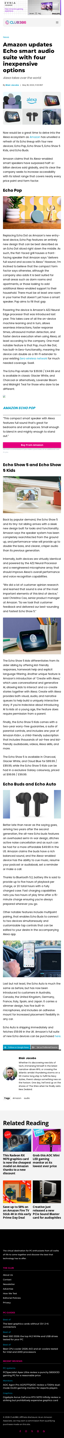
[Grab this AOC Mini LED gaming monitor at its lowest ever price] (47, 1140)
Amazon (35, 137)
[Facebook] (20, 1431)
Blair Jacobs (12, 85)
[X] (32, 1431)
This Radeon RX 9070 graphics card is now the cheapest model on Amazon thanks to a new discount (17, 1164)
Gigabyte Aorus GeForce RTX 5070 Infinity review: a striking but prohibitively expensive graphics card (31, 1399)
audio (27, 1098)
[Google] (44, 1431)
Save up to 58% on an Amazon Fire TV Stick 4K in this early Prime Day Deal (17, 1212)
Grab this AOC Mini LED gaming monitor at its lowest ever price (46, 1160)
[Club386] (15, 22)
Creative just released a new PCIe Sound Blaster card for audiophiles (47, 1212)
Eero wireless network (33, 358)
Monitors (8, 1380)
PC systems (9, 1368)
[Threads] (38, 1431)
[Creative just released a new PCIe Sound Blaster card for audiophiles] (47, 1191)
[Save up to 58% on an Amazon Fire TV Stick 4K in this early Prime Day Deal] (17, 1191)
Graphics (7, 1393)
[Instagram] (26, 1431)
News (6, 37)
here (58, 1036)
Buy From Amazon (32, 445)
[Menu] (57, 22)
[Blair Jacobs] (10, 1073)
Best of (7, 1319)
